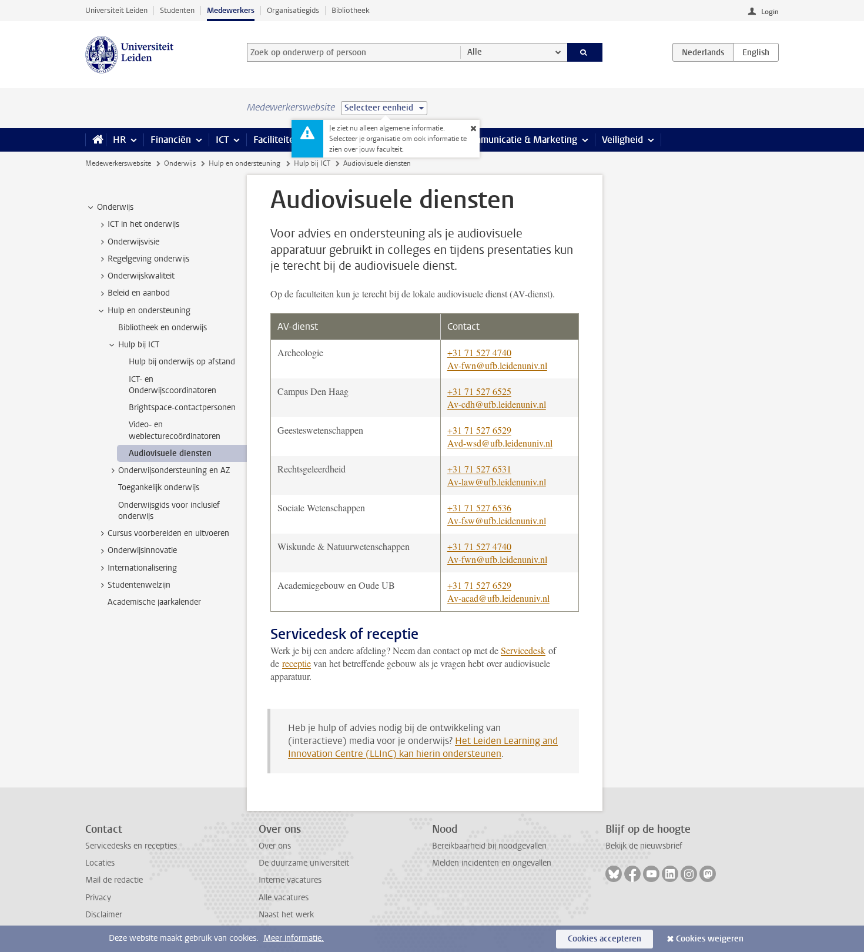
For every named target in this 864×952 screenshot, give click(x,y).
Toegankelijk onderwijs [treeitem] (158, 487)
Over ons (275, 846)
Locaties (100, 863)
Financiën (170, 139)
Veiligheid (622, 139)
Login (770, 11)
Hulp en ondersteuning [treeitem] (149, 310)
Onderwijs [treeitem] (115, 207)
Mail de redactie (114, 880)
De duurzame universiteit (304, 863)
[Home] (95, 140)
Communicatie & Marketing (520, 139)
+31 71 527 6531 (479, 468)
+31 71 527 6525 (479, 391)
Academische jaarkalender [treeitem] (154, 602)
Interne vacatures (290, 880)
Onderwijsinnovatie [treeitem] (142, 550)
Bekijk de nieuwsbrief (643, 846)
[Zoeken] (585, 52)
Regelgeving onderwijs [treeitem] (148, 258)
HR (119, 139)
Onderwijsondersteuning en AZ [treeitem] (174, 470)
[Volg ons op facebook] (632, 874)
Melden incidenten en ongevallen (491, 863)
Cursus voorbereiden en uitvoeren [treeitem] (168, 533)
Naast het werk (286, 914)
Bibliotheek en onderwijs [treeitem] (162, 327)
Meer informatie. (293, 938)
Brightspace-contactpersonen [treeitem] (182, 407)
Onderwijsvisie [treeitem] (133, 241)
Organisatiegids (293, 10)
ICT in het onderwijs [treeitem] (143, 224)
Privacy (98, 897)
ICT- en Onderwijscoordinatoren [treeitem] (172, 385)
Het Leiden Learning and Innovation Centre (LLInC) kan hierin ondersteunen (423, 747)
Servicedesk (523, 650)
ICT (222, 139)
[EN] (756, 52)
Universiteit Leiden (116, 10)
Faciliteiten (276, 139)
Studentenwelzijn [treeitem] (139, 585)
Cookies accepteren (604, 938)
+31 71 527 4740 (479, 352)
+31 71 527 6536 (479, 507)
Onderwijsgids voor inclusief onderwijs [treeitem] (169, 511)
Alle (474, 52)
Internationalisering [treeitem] (142, 568)
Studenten (177, 10)
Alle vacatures (284, 897)
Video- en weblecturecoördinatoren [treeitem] (174, 430)
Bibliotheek (350, 10)
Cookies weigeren (710, 938)
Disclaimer (103, 914)
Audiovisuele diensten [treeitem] (170, 453)
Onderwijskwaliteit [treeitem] (141, 275)
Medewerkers (230, 10)
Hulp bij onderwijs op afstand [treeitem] (182, 361)
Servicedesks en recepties (131, 846)
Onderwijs (180, 163)
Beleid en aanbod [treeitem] (139, 293)
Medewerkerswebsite (118, 163)
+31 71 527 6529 (479, 430)
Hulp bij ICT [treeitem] (138, 344)
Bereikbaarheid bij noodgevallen (489, 846)
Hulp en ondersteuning (244, 163)
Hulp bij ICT (312, 163)
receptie (296, 663)
